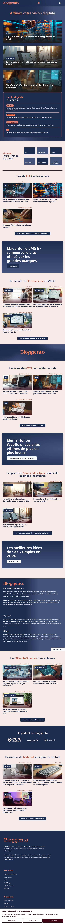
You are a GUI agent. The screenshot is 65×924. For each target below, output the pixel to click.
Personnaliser (12, 920)
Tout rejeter (32, 920)
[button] (38, 3)
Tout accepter (53, 920)
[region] (32, 916)
